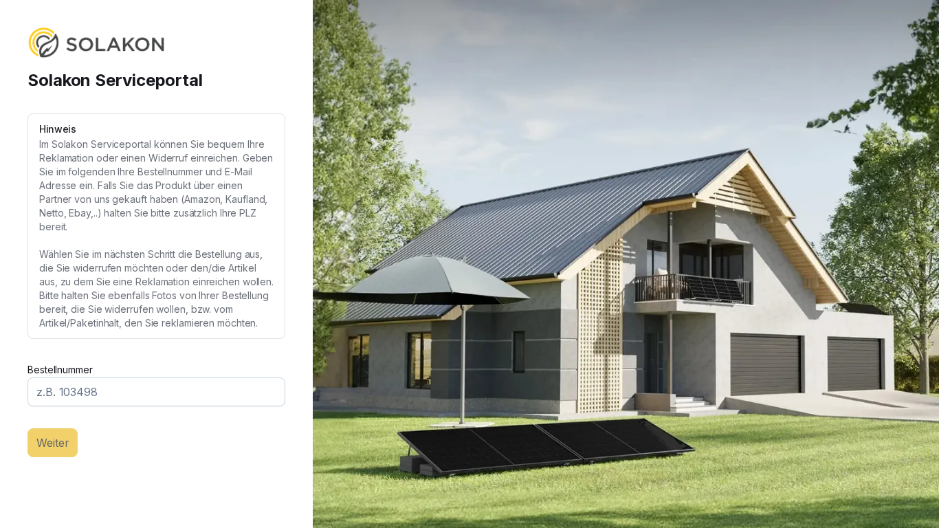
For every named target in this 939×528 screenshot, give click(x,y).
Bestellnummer (60, 369)
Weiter (52, 443)
